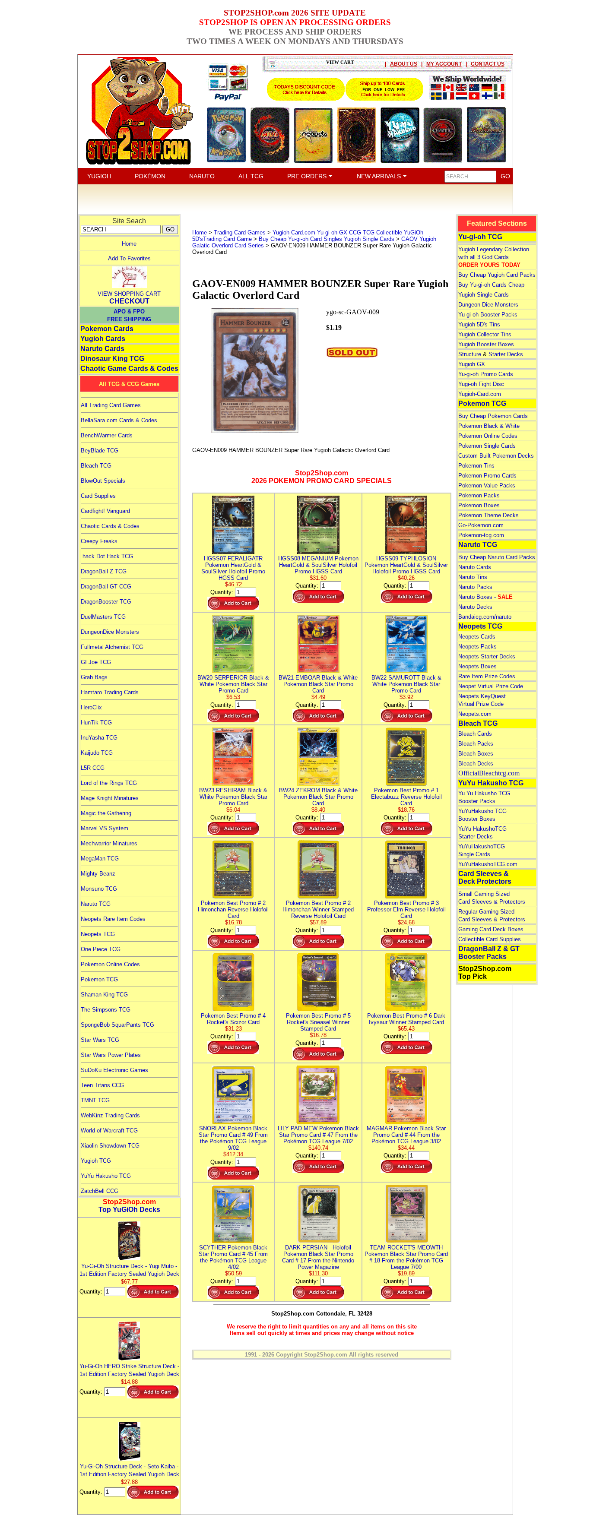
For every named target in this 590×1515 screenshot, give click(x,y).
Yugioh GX (471, 364)
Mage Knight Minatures (110, 798)
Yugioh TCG (96, 1161)
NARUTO (202, 176)
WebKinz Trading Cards (110, 1115)
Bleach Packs (475, 743)
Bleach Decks (475, 763)
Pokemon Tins (476, 465)
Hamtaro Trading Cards (110, 692)
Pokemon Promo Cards (487, 475)
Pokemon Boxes (479, 505)
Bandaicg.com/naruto (484, 617)
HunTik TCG (96, 722)
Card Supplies (98, 496)
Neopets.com (475, 714)
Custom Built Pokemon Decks (496, 455)
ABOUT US (403, 64)
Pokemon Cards (106, 328)
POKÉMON (150, 176)
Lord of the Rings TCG (109, 783)
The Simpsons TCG (105, 1009)
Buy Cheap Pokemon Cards (493, 416)
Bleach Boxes (475, 753)
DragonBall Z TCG (104, 571)
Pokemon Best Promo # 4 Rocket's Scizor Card (233, 1018)
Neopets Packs (477, 646)
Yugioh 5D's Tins (479, 324)
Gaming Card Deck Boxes (490, 929)
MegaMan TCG (100, 858)
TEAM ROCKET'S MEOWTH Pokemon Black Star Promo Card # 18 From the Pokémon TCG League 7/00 (406, 1257)
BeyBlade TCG (99, 450)
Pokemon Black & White (489, 426)
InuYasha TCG (99, 737)
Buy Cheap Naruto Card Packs (496, 557)
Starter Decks (505, 354)
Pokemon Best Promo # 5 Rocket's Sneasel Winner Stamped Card (318, 1022)
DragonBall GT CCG (106, 586)
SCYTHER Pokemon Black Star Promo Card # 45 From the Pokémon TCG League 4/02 (233, 1257)
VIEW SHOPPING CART (129, 294)
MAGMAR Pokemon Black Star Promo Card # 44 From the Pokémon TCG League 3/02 (406, 1135)
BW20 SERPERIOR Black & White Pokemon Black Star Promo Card (233, 684)
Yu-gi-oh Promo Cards (485, 374)
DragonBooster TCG (106, 601)
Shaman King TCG (104, 994)
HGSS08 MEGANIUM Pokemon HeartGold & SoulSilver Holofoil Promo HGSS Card (318, 565)
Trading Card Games (240, 232)
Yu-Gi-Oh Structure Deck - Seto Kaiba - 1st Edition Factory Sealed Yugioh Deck (129, 1470)
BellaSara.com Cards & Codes (119, 420)
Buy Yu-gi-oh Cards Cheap (491, 284)
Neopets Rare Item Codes (113, 919)
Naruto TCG (96, 904)
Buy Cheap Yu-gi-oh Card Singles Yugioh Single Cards (326, 239)
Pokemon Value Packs (486, 485)
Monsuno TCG (99, 889)
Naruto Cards (102, 348)
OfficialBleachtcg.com (489, 773)
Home (129, 243)
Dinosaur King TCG (112, 358)
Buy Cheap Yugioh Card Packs (497, 275)
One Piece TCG (101, 949)
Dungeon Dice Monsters (488, 304)
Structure (469, 354)
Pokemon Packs (479, 495)
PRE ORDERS (307, 176)
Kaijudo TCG (97, 753)
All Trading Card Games (111, 405)
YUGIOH (99, 176)
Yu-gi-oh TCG (480, 236)
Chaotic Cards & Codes (110, 526)
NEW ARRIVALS (380, 176)
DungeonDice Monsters (110, 632)
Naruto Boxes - (485, 597)
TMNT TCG (95, 1100)
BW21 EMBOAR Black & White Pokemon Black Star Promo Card (318, 684)
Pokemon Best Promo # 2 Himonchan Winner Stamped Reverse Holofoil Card (318, 909)
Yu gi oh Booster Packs (487, 314)
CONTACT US (487, 64)
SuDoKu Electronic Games (114, 1070)
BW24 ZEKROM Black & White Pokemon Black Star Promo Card (318, 797)
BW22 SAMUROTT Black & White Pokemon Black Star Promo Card (406, 684)
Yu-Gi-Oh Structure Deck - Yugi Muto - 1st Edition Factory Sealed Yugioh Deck (129, 1270)
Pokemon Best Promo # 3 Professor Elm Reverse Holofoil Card (406, 909)
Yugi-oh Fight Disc (481, 384)
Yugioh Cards (102, 338)
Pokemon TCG (99, 979)
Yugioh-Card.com (479, 394)
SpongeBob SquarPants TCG (117, 1025)
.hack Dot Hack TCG (107, 556)
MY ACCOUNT (444, 64)
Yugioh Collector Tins (484, 334)
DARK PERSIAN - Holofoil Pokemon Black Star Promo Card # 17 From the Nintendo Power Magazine (318, 1257)
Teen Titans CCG (102, 1085)
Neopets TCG (98, 934)
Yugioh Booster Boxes (486, 344)
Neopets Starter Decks (486, 656)
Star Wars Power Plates (111, 1055)
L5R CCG (93, 768)
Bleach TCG (96, 465)
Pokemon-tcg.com (481, 535)
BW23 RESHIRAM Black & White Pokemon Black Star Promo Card (233, 797)
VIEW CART (340, 62)
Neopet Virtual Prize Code (490, 686)
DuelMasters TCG (103, 617)
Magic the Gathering (106, 813)
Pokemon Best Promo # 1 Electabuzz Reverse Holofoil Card (406, 797)
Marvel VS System (104, 828)
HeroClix (91, 707)
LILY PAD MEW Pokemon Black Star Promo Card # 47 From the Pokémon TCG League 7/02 (318, 1135)
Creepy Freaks (99, 541)
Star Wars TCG (100, 1040)
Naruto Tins (472, 577)
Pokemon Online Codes (110, 964)
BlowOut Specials (103, 481)
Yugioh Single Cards (483, 294)
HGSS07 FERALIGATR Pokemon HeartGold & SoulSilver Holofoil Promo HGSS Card (233, 568)
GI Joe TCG (96, 662)
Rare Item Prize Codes (486, 676)
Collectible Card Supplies (489, 939)
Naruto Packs (475, 587)
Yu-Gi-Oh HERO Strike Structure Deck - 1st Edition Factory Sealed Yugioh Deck (129, 1370)
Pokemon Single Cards (487, 446)
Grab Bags (94, 677)
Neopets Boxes (477, 666)
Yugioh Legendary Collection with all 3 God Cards (493, 257)
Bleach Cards (475, 734)
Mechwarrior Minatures (109, 843)
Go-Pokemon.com (481, 525)
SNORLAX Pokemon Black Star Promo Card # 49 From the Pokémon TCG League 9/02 (233, 1138)
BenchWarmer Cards (107, 435)
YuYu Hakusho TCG (106, 1176)
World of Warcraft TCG (109, 1130)
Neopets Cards (476, 636)
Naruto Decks (475, 607)
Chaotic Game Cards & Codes (129, 368)
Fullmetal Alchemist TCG (112, 647)
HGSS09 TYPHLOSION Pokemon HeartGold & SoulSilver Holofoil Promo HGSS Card (406, 565)
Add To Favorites (129, 258)
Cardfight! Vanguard (105, 511)
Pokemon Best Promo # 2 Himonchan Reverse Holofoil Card (233, 909)
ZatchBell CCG (99, 1191)
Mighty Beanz (98, 873)
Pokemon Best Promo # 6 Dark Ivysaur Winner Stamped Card (406, 1018)
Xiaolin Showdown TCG (110, 1145)
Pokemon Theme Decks (488, 515)
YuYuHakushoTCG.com (487, 864)
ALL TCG (250, 176)
